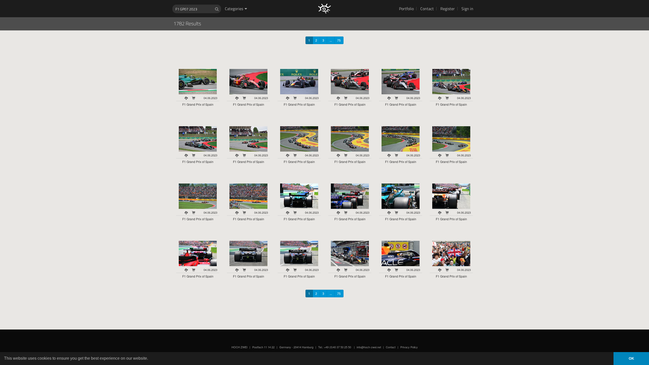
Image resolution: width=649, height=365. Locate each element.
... (331, 40)
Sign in (467, 9)
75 (339, 40)
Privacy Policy (409, 347)
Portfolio (406, 9)
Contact (427, 9)
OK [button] (631, 358)
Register (447, 9)
